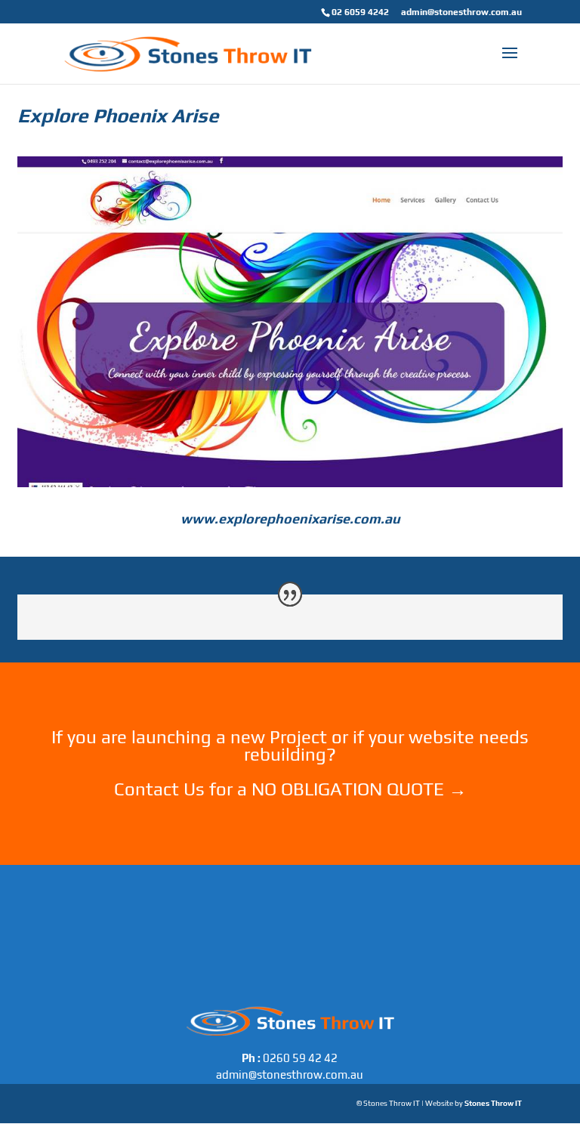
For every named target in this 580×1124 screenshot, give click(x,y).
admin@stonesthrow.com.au (461, 12)
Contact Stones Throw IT (290, 809)
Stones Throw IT (493, 1103)
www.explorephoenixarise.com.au (290, 518)
